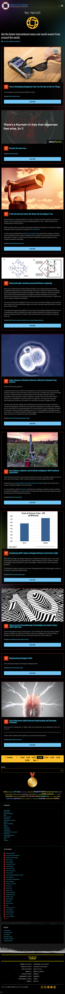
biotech (43, 792)
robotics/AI (19, 497)
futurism (18, 96)
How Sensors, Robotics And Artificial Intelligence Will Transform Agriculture (34, 471)
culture (19, 794)
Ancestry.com (35, 229)
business (18, 244)
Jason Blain (9, 910)
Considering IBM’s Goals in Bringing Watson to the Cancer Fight (33, 553)
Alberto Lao (9, 890)
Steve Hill (8, 901)
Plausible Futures (8, 938)
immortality (8, 796)
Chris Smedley (10, 916)
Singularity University (10, 820)
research (22, 798)
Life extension (30, 796)
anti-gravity (7, 828)
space (31, 798)
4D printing (7, 812)
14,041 (28, 757)
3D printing (7, 810)
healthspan (50, 794)
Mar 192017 (6, 86)
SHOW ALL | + (6, 918)
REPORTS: (35, 974)
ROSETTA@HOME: (22, 979)
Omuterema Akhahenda (12, 879)
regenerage (9, 798)
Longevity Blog (8, 932)
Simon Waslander (12, 640)
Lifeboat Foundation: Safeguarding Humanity (28, 5)
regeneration (17, 798)
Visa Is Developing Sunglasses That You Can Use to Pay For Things (34, 86)
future (33, 794)
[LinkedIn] (48, 987)
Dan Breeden (9, 862)
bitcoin (56, 792)
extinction (30, 794)
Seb (7, 905)
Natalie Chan (9, 897)
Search (62, 770)
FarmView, (22, 489)
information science (25, 320)
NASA (48, 796)
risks (25, 798)
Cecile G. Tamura (11, 884)
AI (7, 792)
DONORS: (27, 972)
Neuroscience (51, 796)
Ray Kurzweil (7, 817)
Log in (5, 41)
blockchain (60, 792)
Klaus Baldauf (10, 881)
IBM (8, 558)
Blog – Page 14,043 (32, 13)
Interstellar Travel (16, 796)
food (17, 154)
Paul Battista (9, 866)
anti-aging (17, 792)
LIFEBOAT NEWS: (37, 964)
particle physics (40, 320)
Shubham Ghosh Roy (12, 857)
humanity (55, 794)
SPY (9, 570)
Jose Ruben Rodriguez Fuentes (14, 875)
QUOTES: (35, 981)
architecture (7, 830)
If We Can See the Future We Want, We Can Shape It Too (31, 214)
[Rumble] (54, 987)
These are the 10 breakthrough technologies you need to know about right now (33, 626)
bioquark (37, 792)
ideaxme (58, 794)
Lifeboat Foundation (11, 987)
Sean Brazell (9, 899)
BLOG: (35, 969)
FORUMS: (28, 981)
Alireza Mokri (10, 497)
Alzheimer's (11, 792)
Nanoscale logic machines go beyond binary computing (30, 283)
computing (18, 320)
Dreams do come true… (18, 148)
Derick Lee (9, 888)
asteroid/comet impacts (10, 832)
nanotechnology (33, 320)
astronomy (7, 833)
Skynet (6, 822)
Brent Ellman (9, 903)
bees (5, 838)
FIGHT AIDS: (24, 974)
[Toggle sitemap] (59, 6)
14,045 (52, 757)
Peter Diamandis (8, 813)
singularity (28, 798)
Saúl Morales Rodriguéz (12, 855)
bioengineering (19, 418)
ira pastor (23, 796)
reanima (58, 796)
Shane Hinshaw (10, 892)
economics (26, 640)
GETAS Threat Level (32, 958)
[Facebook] (42, 987)
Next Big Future (8, 936)
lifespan (37, 796)
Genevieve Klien (10, 853)
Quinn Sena (9, 860)
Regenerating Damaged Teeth (20, 658)
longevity (44, 796)
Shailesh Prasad (11, 96)
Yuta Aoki (8, 886)
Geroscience (7, 930)
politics (55, 796)
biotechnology (50, 792)
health (23, 575)
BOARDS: (35, 972)
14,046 (58, 757)
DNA (5, 815)
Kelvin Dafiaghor (10, 870)
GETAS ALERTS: (37, 967)
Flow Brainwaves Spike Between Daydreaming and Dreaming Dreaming (32, 721)
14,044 (46, 757)
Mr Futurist (7, 934)
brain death (7, 794)
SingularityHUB (8, 941)
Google (40, 794)
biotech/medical (26, 418)
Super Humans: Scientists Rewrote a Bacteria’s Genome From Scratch (33, 381)
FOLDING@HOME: (22, 976)
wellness (56, 798)
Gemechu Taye (10, 868)
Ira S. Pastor (9, 914)
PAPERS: (35, 979)
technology (42, 799)
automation (7, 837)
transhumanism (49, 798)
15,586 (27, 760)
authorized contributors (14, 41)
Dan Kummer (9, 877)
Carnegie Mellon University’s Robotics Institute (28, 483)
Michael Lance (10, 907)
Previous (10, 757)
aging (5, 792)
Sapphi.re (26, 987)
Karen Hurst (9, 873)
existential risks (25, 794)
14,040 (22, 757)
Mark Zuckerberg (8, 823)
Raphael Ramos (10, 894)
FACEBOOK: (22, 964)
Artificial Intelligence (24, 792)
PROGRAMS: (36, 976)
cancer (10, 794)
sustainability (35, 798)
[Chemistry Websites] (32, 780)
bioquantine (30, 792)
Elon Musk (7, 818)
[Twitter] (45, 987)
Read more (32, 101)
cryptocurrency (14, 794)
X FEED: (22, 969)
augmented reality (9, 835)
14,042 (34, 757)
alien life (6, 827)
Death (20, 794)
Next (34, 760)
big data (6, 840)
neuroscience (19, 740)
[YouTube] (51, 987)
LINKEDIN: (23, 967)
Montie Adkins (10, 912)
